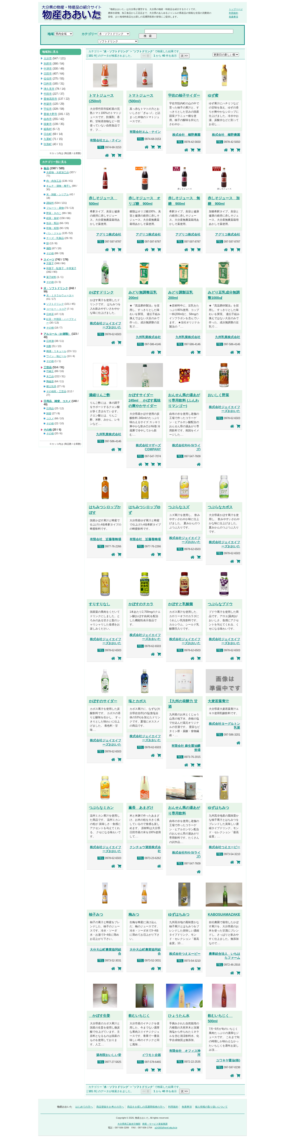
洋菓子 (50, 263)
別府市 (48, 63)
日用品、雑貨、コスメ (57, 401)
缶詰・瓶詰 (52, 223)
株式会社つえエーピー (224, 847)
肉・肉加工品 (53, 180)
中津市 (48, 68)
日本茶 (50, 314)
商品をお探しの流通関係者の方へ (146, 1106)
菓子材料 (51, 277)
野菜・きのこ (53, 213)
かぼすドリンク (101, 292)
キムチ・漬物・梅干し (58, 185)
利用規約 (233, 13)
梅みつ (134, 914)
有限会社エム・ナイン (105, 140)
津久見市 (49, 88)
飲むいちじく (139, 1015)
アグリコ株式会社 (108, 234)
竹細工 (50, 371)
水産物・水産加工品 (57, 172)
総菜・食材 (52, 218)
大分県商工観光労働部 (128, 1124)
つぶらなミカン (101, 808)
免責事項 (233, 16)
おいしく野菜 (218, 395)
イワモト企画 (151, 1055)
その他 (50, 253)
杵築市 (48, 103)
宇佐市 (48, 108)
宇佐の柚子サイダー (184, 95)
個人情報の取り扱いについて (211, 1106)
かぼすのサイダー (103, 701)
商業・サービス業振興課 (155, 1124)
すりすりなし (99, 604)
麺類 (48, 248)
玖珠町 (48, 144)
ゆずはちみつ (218, 808)
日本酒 (50, 341)
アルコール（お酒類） (57, 333)
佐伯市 (48, 78)
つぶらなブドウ (220, 604)
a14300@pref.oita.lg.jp (166, 1127)
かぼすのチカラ (141, 604)
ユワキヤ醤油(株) (228, 1060)
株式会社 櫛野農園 (186, 134)
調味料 (50, 203)
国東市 (48, 124)
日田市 (48, 73)
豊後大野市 (50, 114)
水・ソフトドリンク (56, 288)
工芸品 (48, 367)
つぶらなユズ (178, 507)
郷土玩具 (51, 386)
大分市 (48, 58)
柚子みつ (96, 914)
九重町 (48, 139)
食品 (46, 168)
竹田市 (48, 93)
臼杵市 (48, 83)
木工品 (50, 376)
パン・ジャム (53, 233)
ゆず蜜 (213, 95)
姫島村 (48, 129)
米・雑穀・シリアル (57, 194)
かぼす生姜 (99, 1015)
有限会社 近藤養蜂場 (105, 539)
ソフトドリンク (55, 304)
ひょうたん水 (178, 1015)
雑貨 (48, 413)
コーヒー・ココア (56, 309)
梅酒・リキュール (56, 351)
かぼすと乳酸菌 (180, 604)
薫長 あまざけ (141, 808)
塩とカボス (137, 701)
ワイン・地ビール (56, 356)
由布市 (48, 119)
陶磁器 (50, 381)
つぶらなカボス (220, 507)
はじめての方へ (84, 1106)
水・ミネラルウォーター (60, 295)
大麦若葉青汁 (218, 701)
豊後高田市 (50, 98)
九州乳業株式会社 (148, 337)
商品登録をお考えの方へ (110, 1106)
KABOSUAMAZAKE (224, 914)
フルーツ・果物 (55, 208)
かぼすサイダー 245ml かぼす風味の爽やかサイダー (145, 400)
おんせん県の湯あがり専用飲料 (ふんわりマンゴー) (184, 400)
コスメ (50, 418)
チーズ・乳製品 (55, 238)
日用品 (50, 408)
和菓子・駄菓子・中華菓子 (61, 268)
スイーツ (49, 259)
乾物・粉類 (52, 228)
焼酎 (48, 346)
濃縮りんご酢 (99, 395)
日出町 (48, 134)
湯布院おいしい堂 (108, 1055)
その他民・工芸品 (56, 391)
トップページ (236, 9)
